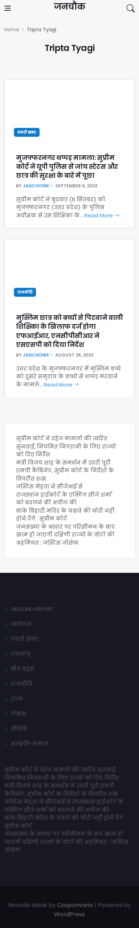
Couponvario (75, 905)
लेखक (19, 713)
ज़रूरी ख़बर (26, 132)
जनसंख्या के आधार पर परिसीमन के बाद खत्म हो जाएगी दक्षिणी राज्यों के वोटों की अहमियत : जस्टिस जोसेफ (65, 534)
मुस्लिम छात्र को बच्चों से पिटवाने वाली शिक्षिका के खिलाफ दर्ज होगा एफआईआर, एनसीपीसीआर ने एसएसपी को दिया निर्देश (69, 331)
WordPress (69, 914)
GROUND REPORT (32, 609)
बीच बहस (22, 669)
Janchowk (36, 186)
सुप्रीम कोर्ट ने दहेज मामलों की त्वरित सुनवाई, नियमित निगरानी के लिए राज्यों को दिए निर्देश (66, 446)
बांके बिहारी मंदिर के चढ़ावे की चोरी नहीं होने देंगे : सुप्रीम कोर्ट (65, 515)
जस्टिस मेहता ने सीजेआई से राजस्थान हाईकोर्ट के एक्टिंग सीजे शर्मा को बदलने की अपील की (64, 494)
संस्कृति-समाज (29, 743)
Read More (99, 215)
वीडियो (19, 728)
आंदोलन (21, 624)
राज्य (17, 699)
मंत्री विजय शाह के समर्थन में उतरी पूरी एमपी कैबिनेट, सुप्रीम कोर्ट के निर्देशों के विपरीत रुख (65, 470)
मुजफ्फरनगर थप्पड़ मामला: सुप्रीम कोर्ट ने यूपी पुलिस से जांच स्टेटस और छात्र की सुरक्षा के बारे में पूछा (67, 166)
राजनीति (24, 292)
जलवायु (20, 654)
